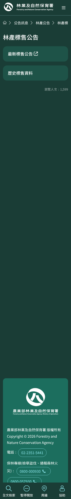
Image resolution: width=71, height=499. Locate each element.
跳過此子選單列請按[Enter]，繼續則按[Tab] (9, 27)
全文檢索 (9, 495)
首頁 (5, 22)
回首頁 (28, 7)
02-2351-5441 (32, 452)
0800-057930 (21, 481)
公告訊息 (21, 22)
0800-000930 (30, 471)
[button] (63, 7)
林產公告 (43, 22)
